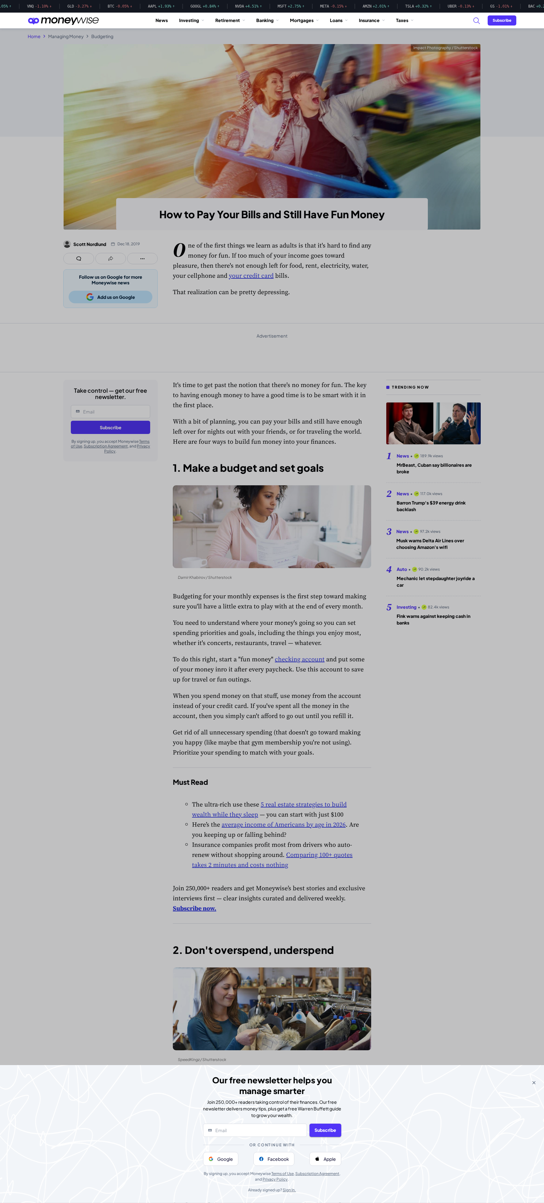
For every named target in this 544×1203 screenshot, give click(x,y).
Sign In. (289, 1190)
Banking (265, 20)
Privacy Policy (275, 1179)
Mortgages (302, 20)
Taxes (402, 20)
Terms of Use (282, 1173)
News (162, 20)
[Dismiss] (534, 1083)
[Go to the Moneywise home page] (63, 20)
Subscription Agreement (317, 1173)
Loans (336, 20)
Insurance (369, 20)
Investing (189, 20)
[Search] (476, 20)
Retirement (227, 20)
